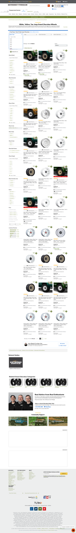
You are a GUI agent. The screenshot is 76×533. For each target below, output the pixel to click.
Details (30, 1)
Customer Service (20, 475)
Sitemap (39, 528)
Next (45, 338)
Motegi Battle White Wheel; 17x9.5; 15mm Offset (60, 150)
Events (10, 474)
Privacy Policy (58, 475)
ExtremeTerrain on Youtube (47, 497)
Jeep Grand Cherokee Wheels (41, 19)
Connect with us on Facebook (45, 497)
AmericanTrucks (36, 505)
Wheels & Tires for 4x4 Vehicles (27, 350)
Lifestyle (13, 14)
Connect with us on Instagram (50, 497)
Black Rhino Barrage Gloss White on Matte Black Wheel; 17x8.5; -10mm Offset (30, 153)
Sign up (64, 473)
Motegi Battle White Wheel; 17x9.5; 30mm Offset (45, 210)
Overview (30, 471)
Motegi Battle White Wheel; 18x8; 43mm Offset (60, 121)
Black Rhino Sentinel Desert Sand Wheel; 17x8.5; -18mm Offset (60, 182)
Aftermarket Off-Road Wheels (39, 350)
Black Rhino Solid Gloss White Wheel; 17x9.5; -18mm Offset (59, 241)
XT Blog (10, 481)
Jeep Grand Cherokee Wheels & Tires (29, 19)
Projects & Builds (11, 471)
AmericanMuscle (28, 505)
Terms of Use (19, 479)
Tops (56, 14)
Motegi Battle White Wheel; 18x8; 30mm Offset (60, 63)
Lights (47, 14)
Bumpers (20, 14)
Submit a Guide (31, 473)
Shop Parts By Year (12, 475)
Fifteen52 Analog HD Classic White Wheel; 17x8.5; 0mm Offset (45, 94)
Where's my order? (20, 471)
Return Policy (19, 473)
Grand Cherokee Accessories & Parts (15, 19)
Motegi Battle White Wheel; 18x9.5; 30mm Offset (45, 179)
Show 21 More (13, 175)
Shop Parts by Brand (12, 476)
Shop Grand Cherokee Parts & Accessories (11, 489)
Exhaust (32, 14)
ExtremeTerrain (44, 505)
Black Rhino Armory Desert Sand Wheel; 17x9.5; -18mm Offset (30, 66)
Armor (17, 14)
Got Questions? (20, 474)
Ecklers (49, 505)
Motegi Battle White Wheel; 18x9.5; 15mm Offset (60, 210)
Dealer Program (31, 476)
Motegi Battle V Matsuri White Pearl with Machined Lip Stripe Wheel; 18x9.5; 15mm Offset (30, 324)
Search (49, 5)
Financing (10, 479)
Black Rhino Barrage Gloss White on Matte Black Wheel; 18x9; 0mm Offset (30, 95)
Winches (59, 14)
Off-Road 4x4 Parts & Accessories (15, 350)
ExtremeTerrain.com (17, 5)
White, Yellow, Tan (13, 127)
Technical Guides (11, 480)
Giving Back (31, 472)
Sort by (56, 43)
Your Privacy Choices (54, 528)
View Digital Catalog (12, 484)
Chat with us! (19, 476)
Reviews (30, 478)
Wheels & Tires (64, 14)
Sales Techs (31, 477)
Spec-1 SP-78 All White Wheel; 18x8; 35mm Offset (45, 122)
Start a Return (19, 472)
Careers (30, 474)
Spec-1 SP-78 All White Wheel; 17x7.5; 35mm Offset (60, 93)
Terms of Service (51, 530)
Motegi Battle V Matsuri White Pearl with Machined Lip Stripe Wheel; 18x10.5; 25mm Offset (30, 240)
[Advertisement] (38, 439)
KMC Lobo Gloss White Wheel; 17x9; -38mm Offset (30, 268)
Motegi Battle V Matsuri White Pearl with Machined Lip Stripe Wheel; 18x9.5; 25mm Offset (60, 324)
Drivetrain (25, 14)
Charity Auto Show (32, 475)
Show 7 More (13, 122)
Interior (40, 14)
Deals (10, 14)
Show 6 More (13, 74)
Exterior (36, 14)
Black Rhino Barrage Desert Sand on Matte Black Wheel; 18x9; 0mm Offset (30, 182)
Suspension (51, 14)
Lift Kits (43, 14)
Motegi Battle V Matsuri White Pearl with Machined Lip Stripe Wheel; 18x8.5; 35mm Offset (45, 324)
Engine (29, 14)
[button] (54, 9)
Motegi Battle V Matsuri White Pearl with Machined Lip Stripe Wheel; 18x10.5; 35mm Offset (45, 240)
